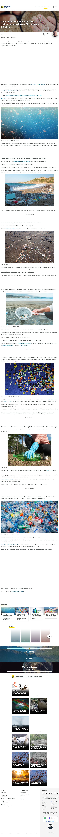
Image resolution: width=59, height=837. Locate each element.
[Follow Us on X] (57, 793)
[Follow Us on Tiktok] (51, 793)
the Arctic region (52, 399)
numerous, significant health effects (21, 161)
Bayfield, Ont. (50, 470)
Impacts (13, 10)
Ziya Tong (3, 98)
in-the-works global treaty (7, 345)
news (4, 10)
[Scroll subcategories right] (49, 636)
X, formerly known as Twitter (17, 591)
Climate (8, 10)
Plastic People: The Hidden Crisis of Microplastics (12, 90)
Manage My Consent (5, 799)
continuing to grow (25, 345)
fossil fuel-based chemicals (24, 343)
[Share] (2, 35)
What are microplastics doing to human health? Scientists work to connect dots (23, 95)
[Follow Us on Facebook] (43, 793)
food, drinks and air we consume (37, 84)
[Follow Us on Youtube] (49, 793)
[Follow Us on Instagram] (46, 793)
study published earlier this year (9, 479)
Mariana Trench (7, 401)
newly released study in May (12, 228)
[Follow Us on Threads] (54, 793)
